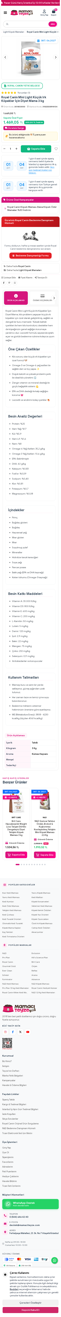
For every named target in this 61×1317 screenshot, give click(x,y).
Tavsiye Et (42, 277)
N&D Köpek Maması (40, 984)
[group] (30, 57)
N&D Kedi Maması (10, 984)
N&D (45, 817)
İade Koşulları (9, 1114)
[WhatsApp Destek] (54, 1260)
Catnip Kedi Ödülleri (41, 928)
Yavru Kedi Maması (11, 897)
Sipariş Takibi (8, 1099)
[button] (5, 57)
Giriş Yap (6, 1147)
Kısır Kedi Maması (10, 893)
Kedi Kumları (8, 901)
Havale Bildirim (9, 1181)
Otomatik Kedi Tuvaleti (12, 923)
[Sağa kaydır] (54, 298)
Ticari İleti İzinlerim (11, 1186)
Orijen (34, 966)
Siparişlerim (8, 1157)
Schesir (5, 975)
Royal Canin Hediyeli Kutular (44, 988)
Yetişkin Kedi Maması (11, 910)
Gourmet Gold (9, 966)
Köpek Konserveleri (40, 901)
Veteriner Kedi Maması (42, 906)
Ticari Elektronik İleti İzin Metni (17, 1133)
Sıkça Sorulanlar (10, 1118)
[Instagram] (5, 1032)
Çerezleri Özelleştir (30, 1302)
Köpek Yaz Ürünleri (40, 914)
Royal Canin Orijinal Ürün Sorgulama (20, 1123)
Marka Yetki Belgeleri (12, 1075)
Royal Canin (24, 266)
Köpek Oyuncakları (40, 919)
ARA (53, 24)
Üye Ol (5, 1152)
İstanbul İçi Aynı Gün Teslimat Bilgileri (20, 1109)
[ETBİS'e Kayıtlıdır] (7, 1043)
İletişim (5, 1066)
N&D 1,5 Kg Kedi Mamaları (43, 992)
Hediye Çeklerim (10, 1176)
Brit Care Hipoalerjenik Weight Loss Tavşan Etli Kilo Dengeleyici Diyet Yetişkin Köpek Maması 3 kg (16, 828)
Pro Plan (6, 957)
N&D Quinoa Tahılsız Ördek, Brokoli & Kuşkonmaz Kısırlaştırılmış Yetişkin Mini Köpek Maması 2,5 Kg (44, 828)
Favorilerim (7, 1162)
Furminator (7, 979)
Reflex (34, 970)
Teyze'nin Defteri (10, 1071)
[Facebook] (3, 282)
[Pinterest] (9, 282)
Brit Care (16, 817)
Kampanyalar (8, 1080)
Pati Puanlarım (9, 1171)
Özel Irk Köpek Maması (42, 923)
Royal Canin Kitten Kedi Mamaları (16, 992)
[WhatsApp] (14, 282)
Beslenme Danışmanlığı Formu (32, 255)
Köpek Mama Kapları (11, 928)
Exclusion (36, 953)
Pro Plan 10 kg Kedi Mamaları (15, 988)
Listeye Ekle (10, 277)
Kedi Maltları (37, 897)
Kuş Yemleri (7, 932)
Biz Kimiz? (7, 1061)
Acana (34, 975)
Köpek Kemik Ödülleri (41, 910)
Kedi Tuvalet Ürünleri (11, 919)
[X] (20, 1032)
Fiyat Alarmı (26, 277)
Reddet (14, 1289)
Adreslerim (7, 1166)
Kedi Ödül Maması (10, 906)
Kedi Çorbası (8, 914)
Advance (36, 979)
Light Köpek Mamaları (13, 32)
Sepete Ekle (38, 148)
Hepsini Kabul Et (30, 1309)
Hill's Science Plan (40, 957)
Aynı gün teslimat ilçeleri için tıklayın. (41, 170)
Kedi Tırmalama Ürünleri (13, 936)
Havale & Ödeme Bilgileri (14, 1085)
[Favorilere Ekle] (56, 148)
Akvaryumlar (37, 932)
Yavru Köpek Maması (41, 893)
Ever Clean (7, 970)
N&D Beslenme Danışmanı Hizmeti (18, 1128)
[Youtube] (28, 1032)
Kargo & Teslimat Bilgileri (14, 1104)
